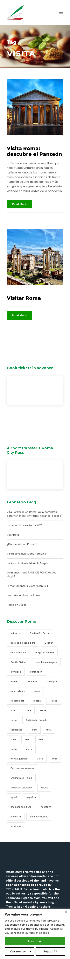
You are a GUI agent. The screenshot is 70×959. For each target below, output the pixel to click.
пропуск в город (38, 816)
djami (15, 217)
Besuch (49, 642)
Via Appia (13, 534)
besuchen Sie (18, 652)
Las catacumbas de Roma (23, 595)
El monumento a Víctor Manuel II (27, 586)
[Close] (66, 912)
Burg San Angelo (44, 652)
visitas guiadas (18, 758)
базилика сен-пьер (21, 778)
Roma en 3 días (16, 604)
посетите (46, 807)
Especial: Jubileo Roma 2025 (25, 525)
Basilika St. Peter (39, 633)
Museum (33, 681)
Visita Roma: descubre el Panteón (34, 151)
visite (40, 758)
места (44, 787)
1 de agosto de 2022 (22, 142)
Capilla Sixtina (18, 662)
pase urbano (17, 691)
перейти (31, 797)
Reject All (50, 951)
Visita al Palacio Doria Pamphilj (26, 553)
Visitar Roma (24, 298)
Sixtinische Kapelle (36, 720)
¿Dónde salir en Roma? (21, 544)
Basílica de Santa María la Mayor (27, 563)
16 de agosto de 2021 (23, 292)
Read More (19, 204)
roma (28, 710)
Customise (18, 951)
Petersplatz (17, 700)
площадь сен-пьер (21, 807)
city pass (15, 671)
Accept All (35, 941)
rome (43, 710)
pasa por (52, 681)
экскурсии (15, 826)
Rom (13, 710)
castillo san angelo (46, 662)
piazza (37, 700)
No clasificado (37, 217)
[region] (35, 934)
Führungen (36, 671)
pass (37, 691)
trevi (34, 729)
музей (13, 797)
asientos (15, 633)
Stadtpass (16, 729)
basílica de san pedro (22, 642)
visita (13, 749)
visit (27, 739)
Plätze (53, 700)
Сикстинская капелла (22, 768)
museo (14, 681)
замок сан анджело (21, 787)
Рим (54, 758)
